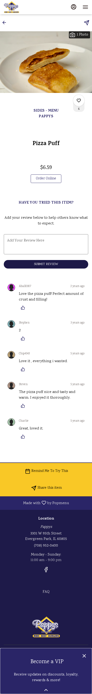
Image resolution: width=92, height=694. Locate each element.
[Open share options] (86, 22)
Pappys (46, 627)
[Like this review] (24, 308)
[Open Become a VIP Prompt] (46, 690)
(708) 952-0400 (46, 545)
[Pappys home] (25, 7)
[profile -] (73, 7)
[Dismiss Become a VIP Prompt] (84, 656)
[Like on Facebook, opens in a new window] (46, 571)
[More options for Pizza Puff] (78, 100)
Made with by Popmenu (36, 502)
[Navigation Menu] (85, 7)
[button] (5, 22)
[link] (46, 178)
